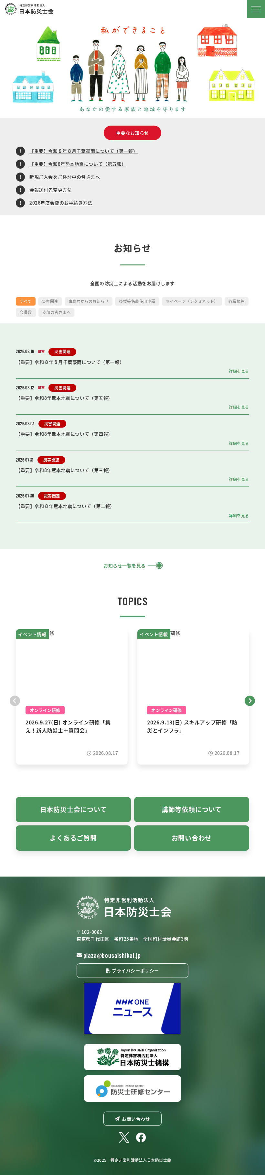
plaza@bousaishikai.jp (112, 955)
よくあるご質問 (73, 838)
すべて (25, 301)
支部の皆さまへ (56, 312)
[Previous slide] (15, 700)
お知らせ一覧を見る (124, 566)
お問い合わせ (192, 838)
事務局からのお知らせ (89, 301)
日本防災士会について (73, 809)
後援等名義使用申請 (137, 301)
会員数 (26, 312)
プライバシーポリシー (135, 970)
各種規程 (236, 301)
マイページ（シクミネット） (192, 301)
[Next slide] (250, 700)
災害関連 (50, 301)
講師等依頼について (192, 809)
